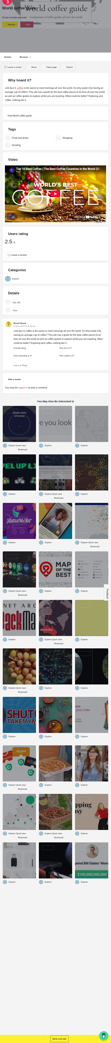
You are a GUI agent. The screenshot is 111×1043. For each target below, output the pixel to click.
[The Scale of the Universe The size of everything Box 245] (19, 424)
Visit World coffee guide (19, 115)
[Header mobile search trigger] (106, 6)
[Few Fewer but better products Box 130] (19, 860)
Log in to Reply (20, 365)
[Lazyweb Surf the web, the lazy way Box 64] (55, 424)
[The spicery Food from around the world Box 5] (55, 715)
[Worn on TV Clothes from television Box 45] (91, 763)
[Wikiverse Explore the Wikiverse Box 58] (55, 666)
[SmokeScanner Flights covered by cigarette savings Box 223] (19, 812)
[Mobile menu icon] (4, 6)
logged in (23, 387)
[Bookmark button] (16, 449)
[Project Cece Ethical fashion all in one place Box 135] (91, 812)
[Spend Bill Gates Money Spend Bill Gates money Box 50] (91, 860)
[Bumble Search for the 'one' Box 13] (55, 521)
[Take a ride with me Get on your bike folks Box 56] (91, 666)
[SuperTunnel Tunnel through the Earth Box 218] (55, 618)
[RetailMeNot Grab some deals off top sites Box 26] (19, 521)
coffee (20, 88)
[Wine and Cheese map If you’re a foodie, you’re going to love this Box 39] (91, 472)
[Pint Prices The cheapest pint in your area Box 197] (19, 569)
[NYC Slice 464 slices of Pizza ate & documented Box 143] (55, 763)
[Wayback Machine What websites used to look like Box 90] (19, 618)
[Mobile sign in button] (100, 6)
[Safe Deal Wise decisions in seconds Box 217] (19, 763)
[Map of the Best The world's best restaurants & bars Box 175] (55, 569)
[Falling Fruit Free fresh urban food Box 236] (19, 666)
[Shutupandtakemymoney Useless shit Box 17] (19, 715)
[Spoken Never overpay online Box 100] (91, 569)
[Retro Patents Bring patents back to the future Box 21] (91, 424)
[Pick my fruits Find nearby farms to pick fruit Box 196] (55, 812)
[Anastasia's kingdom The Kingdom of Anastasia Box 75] (91, 618)
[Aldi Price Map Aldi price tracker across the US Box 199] (91, 521)
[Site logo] (19, 5)
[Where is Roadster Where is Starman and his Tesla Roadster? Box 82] (55, 860)
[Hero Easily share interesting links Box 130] (91, 715)
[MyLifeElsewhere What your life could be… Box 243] (55, 472)
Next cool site (59, 1039)
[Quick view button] (15, 445)
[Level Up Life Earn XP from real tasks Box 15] (19, 472)
